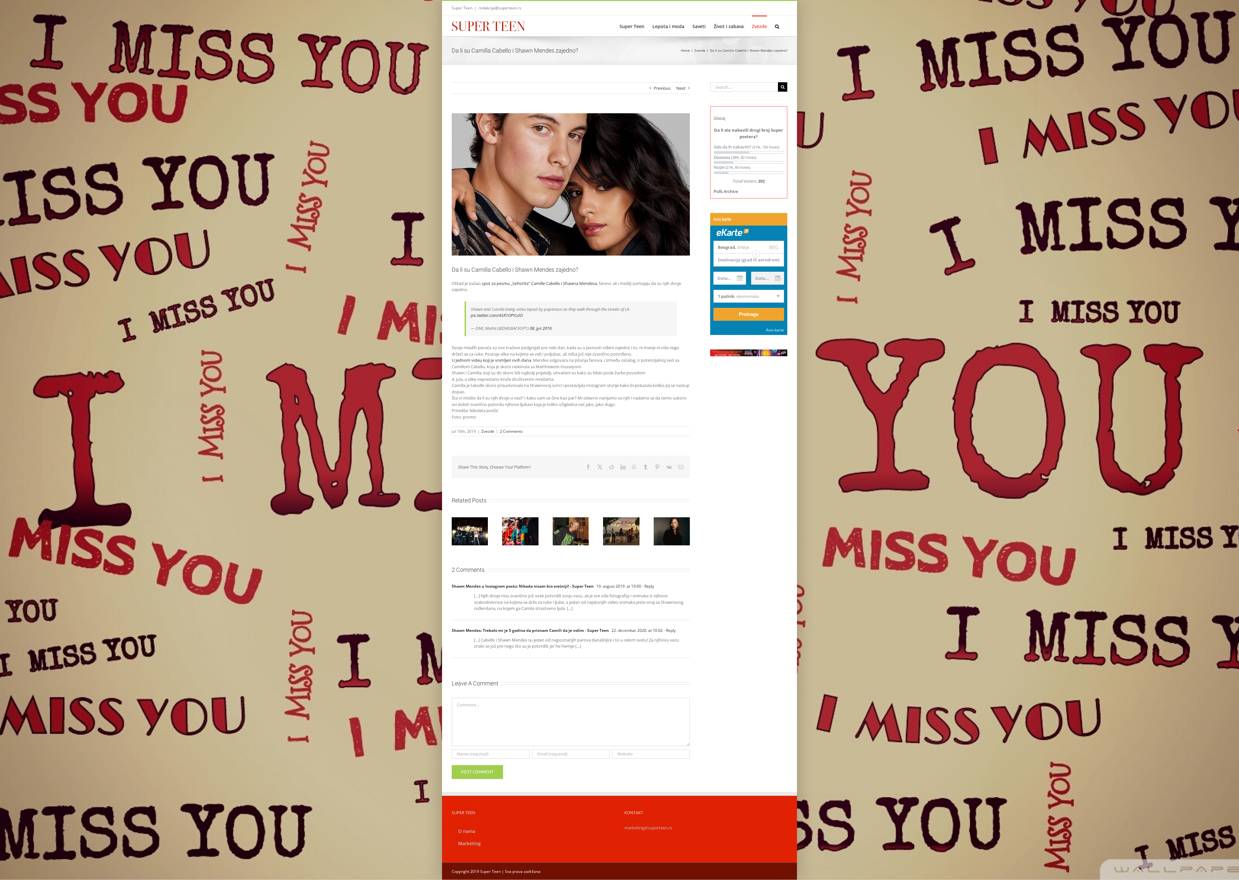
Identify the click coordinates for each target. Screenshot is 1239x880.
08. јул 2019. (541, 328)
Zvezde (487, 431)
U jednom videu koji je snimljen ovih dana (491, 360)
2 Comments (511, 431)
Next (681, 88)
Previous (662, 88)
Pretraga (748, 314)
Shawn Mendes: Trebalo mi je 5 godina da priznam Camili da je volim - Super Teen (530, 630)
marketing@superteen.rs (648, 828)
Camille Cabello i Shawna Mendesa (564, 283)
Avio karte (775, 330)
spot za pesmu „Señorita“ (505, 283)
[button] (777, 25)
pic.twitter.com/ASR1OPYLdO (497, 315)
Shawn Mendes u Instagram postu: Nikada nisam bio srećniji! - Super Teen (523, 586)
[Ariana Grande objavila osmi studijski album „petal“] (672, 531)
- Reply (647, 586)
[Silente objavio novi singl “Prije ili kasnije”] (621, 531)
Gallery (571, 519)
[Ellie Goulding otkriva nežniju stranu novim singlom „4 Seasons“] (571, 531)
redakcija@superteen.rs (499, 8)
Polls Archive (726, 191)
